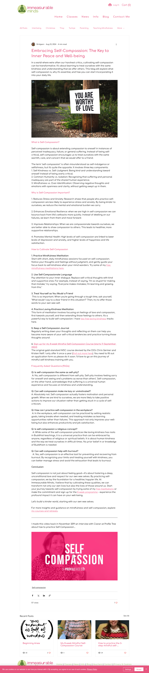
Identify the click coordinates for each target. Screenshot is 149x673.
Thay (62, 28)
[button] (126, 5)
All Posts (23, 28)
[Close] (146, 669)
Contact (108, 664)
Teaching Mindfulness (103, 28)
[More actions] (116, 44)
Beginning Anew (31, 643)
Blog (89, 664)
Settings (128, 669)
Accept (138, 669)
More (119, 28)
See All (126, 616)
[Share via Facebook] (32, 595)
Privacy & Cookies (123, 664)
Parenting (84, 28)
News (76, 664)
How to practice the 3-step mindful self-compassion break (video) (112, 644)
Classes (68, 664)
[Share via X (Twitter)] (38, 595)
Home (59, 664)
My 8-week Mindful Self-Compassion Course (73, 644)
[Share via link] (50, 595)
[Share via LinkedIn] (44, 595)
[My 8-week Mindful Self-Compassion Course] (74, 629)
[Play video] (74, 556)
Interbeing (36, 28)
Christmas (50, 28)
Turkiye (72, 28)
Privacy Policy (92, 669)
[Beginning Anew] (37, 629)
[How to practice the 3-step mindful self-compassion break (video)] (112, 629)
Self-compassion (39, 587)
